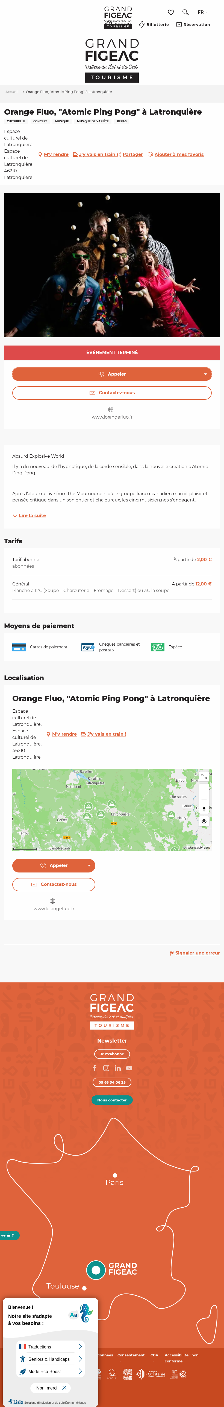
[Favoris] (171, 12)
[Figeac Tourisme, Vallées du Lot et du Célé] (118, 22)
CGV (154, 1355)
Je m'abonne (112, 1054)
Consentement (131, 1355)
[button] (185, 12)
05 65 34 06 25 (112, 1082)
